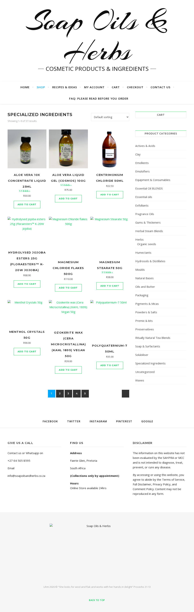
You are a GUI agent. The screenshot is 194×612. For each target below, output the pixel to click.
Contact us (160, 87)
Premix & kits (144, 321)
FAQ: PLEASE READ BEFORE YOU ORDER (98, 98)
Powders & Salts (146, 312)
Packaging (141, 295)
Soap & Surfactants (147, 346)
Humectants (143, 252)
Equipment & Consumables (152, 180)
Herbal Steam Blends (149, 231)
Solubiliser (141, 355)
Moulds (140, 269)
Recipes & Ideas (64, 87)
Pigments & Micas (147, 304)
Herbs (139, 239)
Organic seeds (146, 244)
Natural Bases (144, 278)
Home (25, 87)
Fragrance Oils (144, 214)
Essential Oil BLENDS (149, 188)
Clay (138, 154)
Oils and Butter (145, 286)
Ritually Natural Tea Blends (152, 338)
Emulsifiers (142, 171)
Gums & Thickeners (148, 222)
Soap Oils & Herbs (97, 36)
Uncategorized (145, 372)
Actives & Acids (145, 146)
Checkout (135, 87)
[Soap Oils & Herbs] (97, 551)
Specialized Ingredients (150, 363)
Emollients (142, 163)
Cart (116, 87)
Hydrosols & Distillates (150, 261)
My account (94, 87)
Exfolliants (142, 205)
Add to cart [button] (27, 204)
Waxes (139, 380)
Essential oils (143, 197)
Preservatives (144, 329)
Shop (41, 87)
